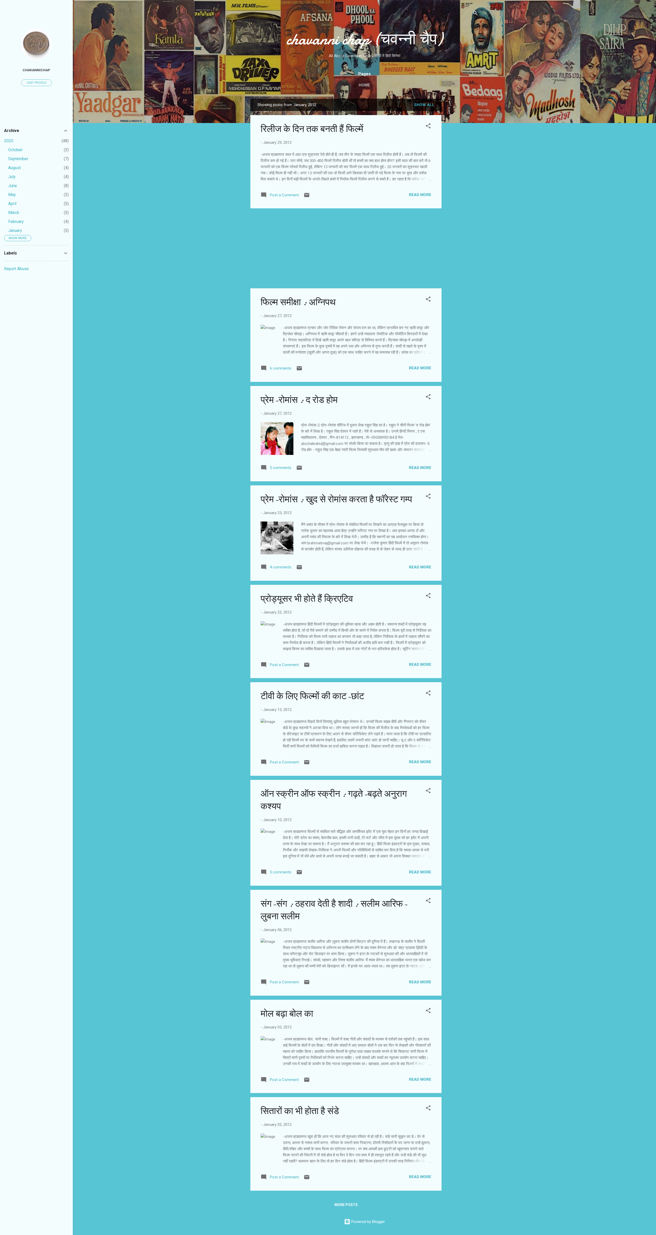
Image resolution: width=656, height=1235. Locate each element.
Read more (420, 194)
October (15, 149)
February (16, 221)
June (12, 185)
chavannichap (36, 70)
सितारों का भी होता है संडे (300, 1111)
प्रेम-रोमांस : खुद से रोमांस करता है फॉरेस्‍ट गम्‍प (336, 499)
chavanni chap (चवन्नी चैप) (364, 39)
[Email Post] (307, 197)
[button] (428, 127)
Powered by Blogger (367, 1221)
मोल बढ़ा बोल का (287, 1013)
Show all (424, 105)
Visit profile (36, 83)
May (12, 194)
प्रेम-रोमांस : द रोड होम (299, 400)
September (18, 158)
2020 (8, 140)
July (12, 176)
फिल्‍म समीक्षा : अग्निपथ (298, 302)
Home (364, 85)
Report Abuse (16, 268)
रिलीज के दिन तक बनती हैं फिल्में (312, 129)
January (15, 230)
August (14, 167)
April (12, 203)
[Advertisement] (462, 175)
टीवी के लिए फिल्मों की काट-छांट (312, 696)
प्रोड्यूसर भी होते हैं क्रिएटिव (307, 599)
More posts (346, 1205)
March (13, 212)
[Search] (475, 14)
